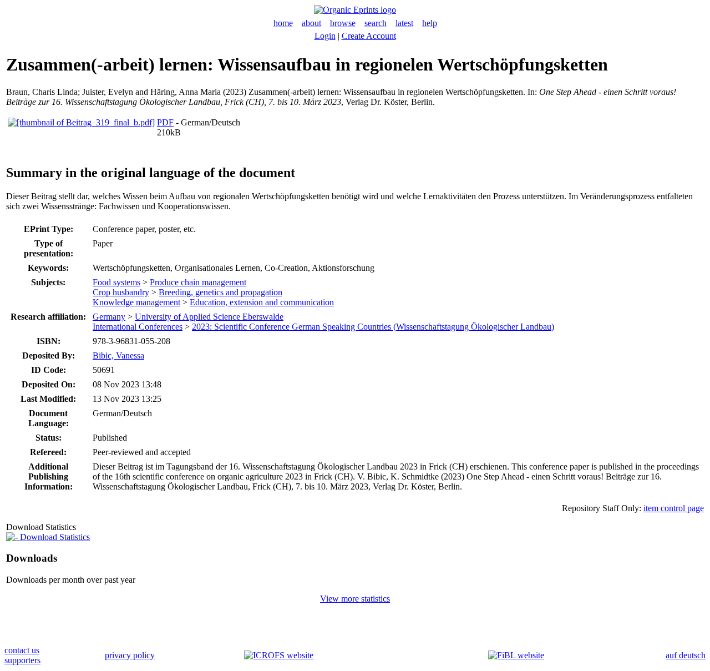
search (375, 23)
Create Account (369, 36)
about (311, 23)
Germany (109, 316)
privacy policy (130, 655)
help (429, 23)
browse (343, 23)
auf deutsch (686, 655)
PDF (165, 122)
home (283, 23)
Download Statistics (54, 537)
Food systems (116, 282)
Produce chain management (198, 282)
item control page (673, 508)
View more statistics (355, 598)
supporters (22, 660)
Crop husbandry (121, 292)
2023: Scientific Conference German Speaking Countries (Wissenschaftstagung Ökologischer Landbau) (373, 326)
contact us (21, 650)
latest (404, 23)
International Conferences (137, 326)
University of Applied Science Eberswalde (209, 316)
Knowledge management (136, 302)
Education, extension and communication (262, 302)
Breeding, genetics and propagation (220, 292)
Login (325, 36)
